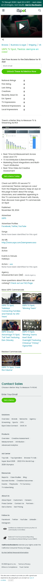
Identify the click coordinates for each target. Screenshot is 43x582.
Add (11, 264)
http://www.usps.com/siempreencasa (19, 242)
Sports (15, 422)
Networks (23, 419)
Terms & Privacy (24, 564)
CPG (22, 422)
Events (4, 484)
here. (28, 548)
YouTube (22, 226)
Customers (18, 500)
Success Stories (8, 480)
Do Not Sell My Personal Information (15, 552)
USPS (4, 218)
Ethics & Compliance (9, 567)
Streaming (6, 422)
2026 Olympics (8, 464)
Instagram (6, 523)
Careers (28, 500)
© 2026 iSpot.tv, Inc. (9, 564)
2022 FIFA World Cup (25, 461)
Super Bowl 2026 (8, 461)
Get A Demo (9, 400)
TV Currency (25, 484)
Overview (5, 419)
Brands (14, 419)
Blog (25, 477)
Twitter (14, 226)
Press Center (7, 503)
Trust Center (24, 567)
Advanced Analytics (10, 445)
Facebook (6, 226)
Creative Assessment (20, 438)
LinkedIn (33, 519)
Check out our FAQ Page (21, 283)
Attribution (19, 442)
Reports (5, 477)
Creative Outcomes (25, 480)
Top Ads (5, 458)
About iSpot (6, 500)
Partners (29, 503)
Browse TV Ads (30, 458)
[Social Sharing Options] (3, 39)
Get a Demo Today (12, 176)
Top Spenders (16, 458)
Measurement (7, 442)
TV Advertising (7, 487)
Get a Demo (7, 507)
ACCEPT (10, 580)
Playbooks (13, 484)
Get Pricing (18, 507)
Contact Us (19, 503)
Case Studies (15, 477)
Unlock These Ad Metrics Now (21, 71)
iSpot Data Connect (10, 425)
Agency (33, 419)
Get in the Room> (33, 5)
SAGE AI (23, 425)
